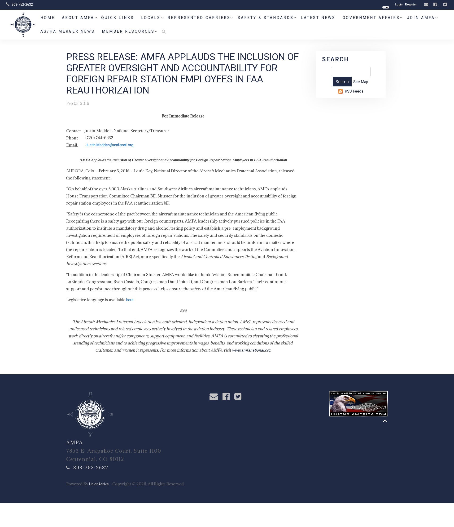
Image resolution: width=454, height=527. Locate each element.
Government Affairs (371, 17)
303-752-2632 (22, 4)
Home (47, 17)
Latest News (318, 17)
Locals (151, 17)
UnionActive (99, 484)
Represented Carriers (199, 17)
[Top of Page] (385, 421)
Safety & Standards (266, 17)
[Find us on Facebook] (435, 4)
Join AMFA (421, 17)
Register (411, 4)
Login (398, 4)
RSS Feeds (354, 91)
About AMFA (78, 17)
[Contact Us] (426, 4)
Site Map (360, 82)
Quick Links (117, 17)
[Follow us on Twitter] (445, 4)
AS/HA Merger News (67, 31)
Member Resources (128, 31)
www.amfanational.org (251, 350)
